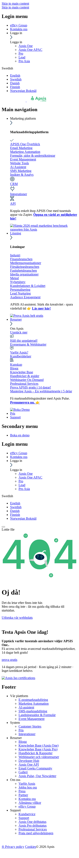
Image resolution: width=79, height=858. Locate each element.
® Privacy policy (13, 846)
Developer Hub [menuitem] (29, 761)
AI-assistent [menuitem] (26, 707)
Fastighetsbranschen (23, 270)
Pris (12, 413)
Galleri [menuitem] (23, 772)
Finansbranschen (21, 259)
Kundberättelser (20, 356)
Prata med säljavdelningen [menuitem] (36, 833)
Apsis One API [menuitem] (29, 764)
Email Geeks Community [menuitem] (35, 768)
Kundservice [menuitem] (27, 814)
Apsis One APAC (30, 49)
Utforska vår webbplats (17, 617)
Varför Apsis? (19, 352)
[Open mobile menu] (3, 526)
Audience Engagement (25, 297)
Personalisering (20, 289)
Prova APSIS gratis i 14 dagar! (30, 387)
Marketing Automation (25, 152)
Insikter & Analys (21, 174)
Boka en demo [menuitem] (19, 435)
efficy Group (18, 25)
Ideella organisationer (24, 274)
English (15, 75)
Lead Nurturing (20, 293)
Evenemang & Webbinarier (28, 344)
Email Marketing (21, 148)
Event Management (23, 159)
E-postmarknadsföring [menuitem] (33, 700)
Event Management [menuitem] (31, 719)
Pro (21, 53)
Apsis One (26, 46)
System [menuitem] (15, 722)
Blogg (14, 368)
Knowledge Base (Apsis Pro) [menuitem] (38, 749)
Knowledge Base (21, 372)
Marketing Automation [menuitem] (34, 703)
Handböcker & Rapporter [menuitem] (35, 753)
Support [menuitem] (15, 810)
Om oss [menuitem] (15, 780)
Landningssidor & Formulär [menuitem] (37, 715)
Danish (15, 83)
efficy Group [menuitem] (27, 806)
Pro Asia (24, 61)
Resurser (16, 319)
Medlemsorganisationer (25, 263)
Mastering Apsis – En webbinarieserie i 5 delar (41, 391)
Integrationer (18, 194)
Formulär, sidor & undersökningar (32, 155)
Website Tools (19, 163)
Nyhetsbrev (17, 282)
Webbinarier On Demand (27, 380)
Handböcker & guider (24, 376)
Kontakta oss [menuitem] (27, 799)
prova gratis (9, 659)
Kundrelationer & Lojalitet (27, 286)
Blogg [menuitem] (23, 741)
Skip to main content (15, 3)
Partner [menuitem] (23, 795)
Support (15, 417)
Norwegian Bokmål (23, 91)
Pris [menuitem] (21, 730)
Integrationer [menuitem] (27, 734)
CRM (14, 184)
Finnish (15, 87)
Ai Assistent (18, 167)
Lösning (15, 233)
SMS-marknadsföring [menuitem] (33, 711)
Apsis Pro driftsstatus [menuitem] (33, 825)
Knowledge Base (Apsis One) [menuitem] (39, 745)
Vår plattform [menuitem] (19, 696)
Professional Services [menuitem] (33, 829)
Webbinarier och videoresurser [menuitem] (39, 757)
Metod (14, 278)
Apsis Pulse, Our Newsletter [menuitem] (37, 776)
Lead (22, 57)
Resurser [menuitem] (16, 738)
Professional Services (24, 383)
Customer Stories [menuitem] (30, 726)
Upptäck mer (18, 332)
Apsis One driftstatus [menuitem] (32, 821)
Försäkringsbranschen (24, 266)
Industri (15, 255)
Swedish (15, 79)
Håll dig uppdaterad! (23, 340)
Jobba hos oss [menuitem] (28, 787)
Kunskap (16, 364)
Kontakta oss (18, 29)
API (13, 203)
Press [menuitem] (22, 791)
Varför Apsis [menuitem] (27, 783)
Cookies (30, 846)
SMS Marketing (20, 171)
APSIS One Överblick (25, 144)
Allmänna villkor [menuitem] (30, 802)
